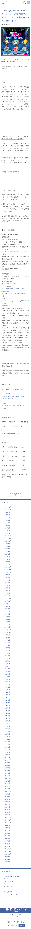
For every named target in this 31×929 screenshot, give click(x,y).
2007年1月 (7, 846)
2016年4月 (7, 557)
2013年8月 (7, 640)
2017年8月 (7, 515)
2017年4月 (7, 525)
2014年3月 (7, 622)
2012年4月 (7, 682)
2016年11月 (7, 538)
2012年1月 (7, 690)
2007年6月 (7, 833)
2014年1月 (7, 627)
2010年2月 (7, 750)
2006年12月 (7, 849)
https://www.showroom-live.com (15, 288)
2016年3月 (7, 559)
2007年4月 (7, 838)
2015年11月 (7, 570)
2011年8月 (7, 703)
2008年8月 (7, 796)
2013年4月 (7, 650)
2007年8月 (7, 828)
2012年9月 (7, 669)
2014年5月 (7, 616)
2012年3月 (7, 684)
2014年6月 (7, 614)
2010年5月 (7, 742)
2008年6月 (7, 802)
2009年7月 (7, 768)
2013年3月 (7, 653)
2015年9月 (7, 575)
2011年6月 (7, 708)
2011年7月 (7, 705)
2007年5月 (7, 836)
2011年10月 (7, 697)
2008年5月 (7, 804)
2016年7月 (7, 549)
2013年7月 (7, 643)
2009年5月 (7, 773)
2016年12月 (7, 536)
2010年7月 (7, 737)
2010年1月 (7, 752)
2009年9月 (7, 763)
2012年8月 (7, 671)
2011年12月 (7, 692)
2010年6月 (7, 739)
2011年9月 (7, 700)
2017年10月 (7, 510)
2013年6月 (7, 645)
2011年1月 (7, 721)
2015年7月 (7, 580)
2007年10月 (7, 823)
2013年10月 (7, 635)
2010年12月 (7, 723)
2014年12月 (7, 598)
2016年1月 (7, 564)
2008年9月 (7, 794)
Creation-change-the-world (12, 876)
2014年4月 (7, 619)
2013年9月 (7, 637)
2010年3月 (7, 747)
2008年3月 (7, 810)
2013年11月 (7, 632)
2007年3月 (7, 841)
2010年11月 (7, 726)
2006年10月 (7, 854)
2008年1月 (7, 815)
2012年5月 (7, 679)
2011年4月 (7, 713)
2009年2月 (7, 781)
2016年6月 (7, 551)
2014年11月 (7, 601)
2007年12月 (7, 817)
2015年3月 (7, 590)
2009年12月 (7, 755)
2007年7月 (7, 830)
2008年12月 (7, 786)
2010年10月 (7, 729)
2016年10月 (7, 541)
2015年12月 (7, 567)
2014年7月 (7, 611)
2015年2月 (7, 593)
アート (6, 884)
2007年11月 (7, 820)
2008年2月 (7, 812)
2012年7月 (7, 674)
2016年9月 (7, 543)
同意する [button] (22, 925)
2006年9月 (7, 856)
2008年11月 (7, 789)
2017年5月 (7, 523)
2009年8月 (7, 765)
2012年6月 (7, 677)
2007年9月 (7, 825)
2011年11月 (7, 695)
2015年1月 (7, 596)
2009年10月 (7, 760)
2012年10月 (7, 666)
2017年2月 (7, 530)
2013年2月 (7, 656)
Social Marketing (9, 881)
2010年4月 (7, 744)
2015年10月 (7, 572)
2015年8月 (7, 577)
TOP (4, 3)
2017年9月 (7, 512)
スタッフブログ (9, 892)
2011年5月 (7, 710)
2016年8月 (7, 546)
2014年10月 (7, 604)
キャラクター (17, 25)
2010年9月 (7, 731)
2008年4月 (7, 807)
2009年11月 (7, 757)
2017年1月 (7, 533)
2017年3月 (7, 528)
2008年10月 (7, 791)
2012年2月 (7, 687)
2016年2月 (7, 562)
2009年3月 (7, 778)
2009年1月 (7, 783)
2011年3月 (7, 716)
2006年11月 (7, 851)
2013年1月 (7, 658)
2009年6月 (7, 770)
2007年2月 (7, 843)
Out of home (7, 879)
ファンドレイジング (10, 894)
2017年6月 (7, 520)
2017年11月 (7, 507)
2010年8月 (7, 734)
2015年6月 (7, 583)
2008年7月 (7, 799)
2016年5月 (7, 554)
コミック (7, 889)
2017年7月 (7, 517)
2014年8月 (7, 609)
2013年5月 (7, 648)
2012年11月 (7, 663)
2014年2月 (7, 624)
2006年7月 (7, 862)
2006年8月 (7, 859)
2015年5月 (7, 585)
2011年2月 (7, 718)
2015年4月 (7, 588)
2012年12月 (7, 661)
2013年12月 (7, 630)
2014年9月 (7, 606)
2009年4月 (7, 776)
